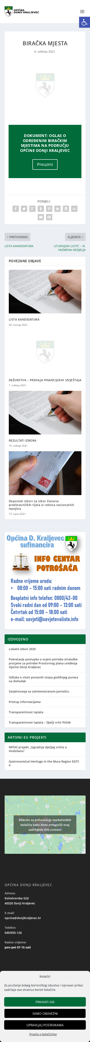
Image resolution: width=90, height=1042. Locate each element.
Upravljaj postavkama (45, 1025)
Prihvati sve (45, 1002)
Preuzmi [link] (45, 164)
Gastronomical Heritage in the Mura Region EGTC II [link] (44, 763)
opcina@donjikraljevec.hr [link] (23, 918)
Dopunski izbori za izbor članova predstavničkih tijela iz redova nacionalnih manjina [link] (41, 505)
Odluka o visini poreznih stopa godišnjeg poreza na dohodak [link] (43, 679)
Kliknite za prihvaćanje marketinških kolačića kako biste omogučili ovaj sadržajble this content (45, 825)
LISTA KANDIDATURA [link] (24, 319)
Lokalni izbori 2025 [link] (22, 649)
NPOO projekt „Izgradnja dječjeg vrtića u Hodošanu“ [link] (38, 749)
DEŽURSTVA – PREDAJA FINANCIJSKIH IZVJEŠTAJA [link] (45, 380)
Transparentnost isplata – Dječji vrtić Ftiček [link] (40, 722)
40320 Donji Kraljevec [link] (20, 903)
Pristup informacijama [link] (25, 702)
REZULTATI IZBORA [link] (22, 440)
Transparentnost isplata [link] (26, 712)
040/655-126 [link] (13, 933)
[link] (84, 22)
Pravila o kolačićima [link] (43, 1034)
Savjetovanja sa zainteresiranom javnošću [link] (39, 691)
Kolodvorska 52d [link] (17, 898)
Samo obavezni (45, 1013)
